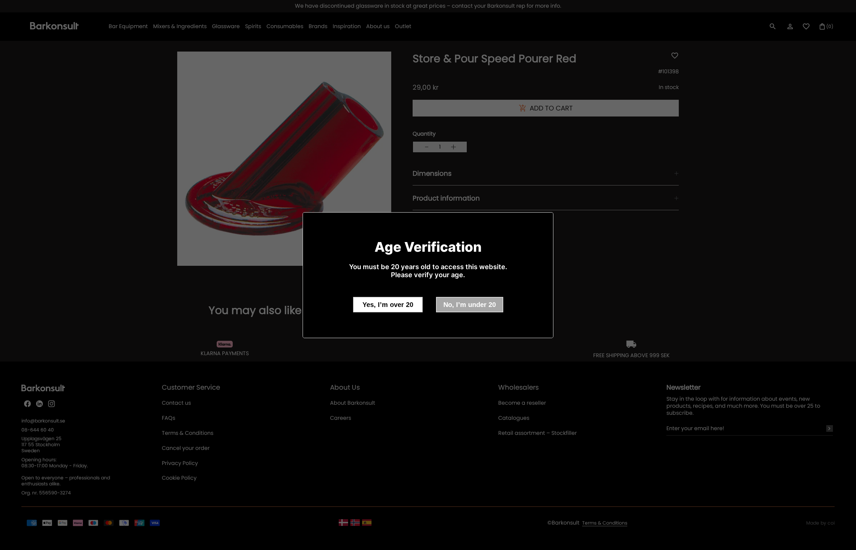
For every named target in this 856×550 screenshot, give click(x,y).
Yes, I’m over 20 (387, 304)
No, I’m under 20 (469, 304)
